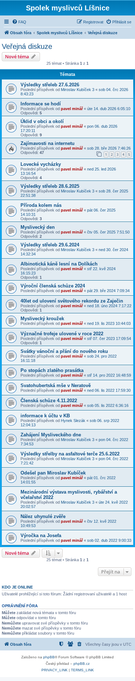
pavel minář (72, 108)
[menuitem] (19, 22)
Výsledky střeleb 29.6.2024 (50, 245)
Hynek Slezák (73, 420)
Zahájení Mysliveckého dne (51, 434)
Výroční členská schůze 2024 (53, 286)
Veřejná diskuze (27, 46)
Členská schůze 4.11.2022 (49, 400)
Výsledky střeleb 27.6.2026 (50, 84)
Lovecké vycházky (41, 164)
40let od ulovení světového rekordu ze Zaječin (72, 301)
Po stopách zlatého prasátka (52, 370)
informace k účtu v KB (45, 415)
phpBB (49, 657)
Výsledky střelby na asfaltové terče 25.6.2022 (70, 454)
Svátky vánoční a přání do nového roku (64, 351)
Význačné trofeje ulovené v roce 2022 (62, 333)
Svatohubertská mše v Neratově (56, 385)
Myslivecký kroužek (42, 318)
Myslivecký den (38, 227)
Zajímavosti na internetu (48, 143)
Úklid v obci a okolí (42, 121)
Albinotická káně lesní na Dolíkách (59, 264)
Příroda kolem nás (41, 205)
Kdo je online (17, 587)
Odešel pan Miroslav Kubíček (53, 473)
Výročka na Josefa (41, 535)
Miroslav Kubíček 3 (77, 89)
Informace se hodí (41, 103)
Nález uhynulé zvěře (43, 516)
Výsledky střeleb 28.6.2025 (50, 186)
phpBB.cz (81, 664)
